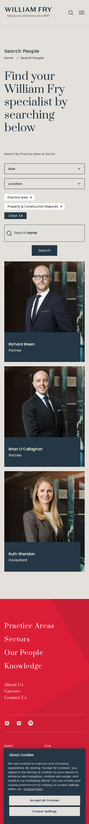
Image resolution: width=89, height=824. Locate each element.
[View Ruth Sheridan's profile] (44, 521)
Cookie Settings (44, 811)
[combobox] (44, 233)
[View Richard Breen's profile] (44, 311)
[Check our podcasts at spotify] (30, 723)
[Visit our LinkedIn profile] (10, 723)
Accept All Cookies (44, 800)
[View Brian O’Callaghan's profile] (44, 416)
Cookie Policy (33, 789)
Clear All (15, 215)
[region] (45, 786)
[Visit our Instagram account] (22, 723)
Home (9, 58)
